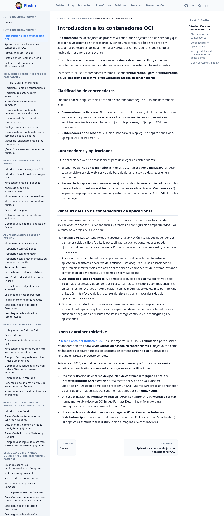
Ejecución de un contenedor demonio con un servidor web (22, 111)
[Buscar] (199, 5)
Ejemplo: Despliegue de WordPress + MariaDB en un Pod (25, 359)
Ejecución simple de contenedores (25, 87)
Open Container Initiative (205, 62)
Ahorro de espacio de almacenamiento (17, 189)
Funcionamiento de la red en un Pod (23, 341)
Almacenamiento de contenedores (25, 196)
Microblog (85, 5)
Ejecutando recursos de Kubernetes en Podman (26, 393)
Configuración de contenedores (23, 127)
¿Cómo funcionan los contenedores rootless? (25, 151)
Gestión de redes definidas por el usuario (24, 279)
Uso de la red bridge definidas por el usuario (25, 287)
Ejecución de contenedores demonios (20, 103)
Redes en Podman (15, 267)
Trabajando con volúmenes (20, 248)
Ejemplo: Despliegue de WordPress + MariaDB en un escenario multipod (25, 369)
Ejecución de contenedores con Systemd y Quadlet (23, 418)
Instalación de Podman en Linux (23, 58)
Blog (71, 5)
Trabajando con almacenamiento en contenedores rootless (26, 260)
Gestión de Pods (14, 335)
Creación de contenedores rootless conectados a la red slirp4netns (25, 499)
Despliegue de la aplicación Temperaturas (21, 315)
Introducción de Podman (19, 52)
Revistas (136, 5)
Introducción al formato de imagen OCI (25, 175)
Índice (8, 22)
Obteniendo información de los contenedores (23, 120)
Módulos (120, 5)
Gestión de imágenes (17, 210)
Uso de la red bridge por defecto (24, 272)
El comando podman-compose (22, 478)
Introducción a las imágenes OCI (24, 169)
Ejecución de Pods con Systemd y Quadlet (24, 435)
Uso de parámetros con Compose (24, 492)
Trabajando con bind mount (21, 253)
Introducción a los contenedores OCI (24, 37)
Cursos (61, 18)
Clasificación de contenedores (200, 36)
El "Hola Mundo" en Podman (21, 82)
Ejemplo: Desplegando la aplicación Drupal (25, 225)
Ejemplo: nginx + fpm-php (20, 377)
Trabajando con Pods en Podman (24, 330)
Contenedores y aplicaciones (200, 44)
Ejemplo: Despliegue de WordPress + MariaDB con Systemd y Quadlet (25, 443)
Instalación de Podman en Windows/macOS (20, 64)
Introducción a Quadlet (18, 411)
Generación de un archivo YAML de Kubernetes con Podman (25, 384)
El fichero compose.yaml (19, 473)
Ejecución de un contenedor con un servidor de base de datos (25, 133)
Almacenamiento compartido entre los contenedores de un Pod (25, 350)
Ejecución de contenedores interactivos (20, 94)
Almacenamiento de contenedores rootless (25, 203)
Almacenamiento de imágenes (22, 182)
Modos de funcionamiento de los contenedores (24, 142)
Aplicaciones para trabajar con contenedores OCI (22, 46)
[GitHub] (186, 5)
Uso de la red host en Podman (22, 294)
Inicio (60, 5)
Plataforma (103, 5)
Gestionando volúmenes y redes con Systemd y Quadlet (23, 426)
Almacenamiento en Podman (21, 243)
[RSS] (193, 5)
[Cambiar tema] (206, 5)
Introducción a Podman (80, 18)
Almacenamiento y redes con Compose (21, 485)
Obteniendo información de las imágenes (23, 216)
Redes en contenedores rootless (23, 299)
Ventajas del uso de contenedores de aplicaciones (202, 54)
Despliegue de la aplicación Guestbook (21, 306)
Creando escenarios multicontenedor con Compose (23, 466)
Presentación (155, 5)
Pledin (30, 5)
